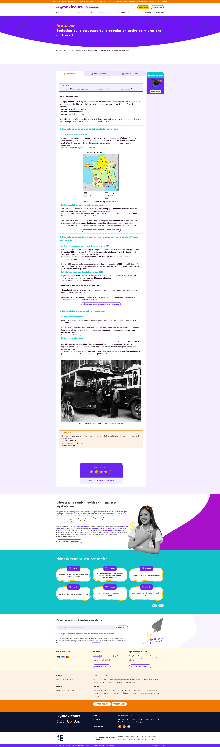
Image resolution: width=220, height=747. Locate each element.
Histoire (71, 50)
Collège (58, 50)
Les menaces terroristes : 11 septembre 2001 (146, 594)
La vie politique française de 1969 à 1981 (73, 594)
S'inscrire (122, 627)
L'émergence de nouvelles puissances (146, 575)
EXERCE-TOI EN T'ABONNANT (69, 541)
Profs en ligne (82, 526)
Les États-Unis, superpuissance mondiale (110, 594)
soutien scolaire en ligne (118, 512)
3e (65, 50)
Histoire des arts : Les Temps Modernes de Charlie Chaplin (73, 575)
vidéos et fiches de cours (112, 530)
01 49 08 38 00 (97, 656)
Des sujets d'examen (155, 75)
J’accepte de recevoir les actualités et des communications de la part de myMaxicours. (87, 634)
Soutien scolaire (102, 704)
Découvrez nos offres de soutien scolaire (101, 230)
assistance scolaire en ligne (101, 528)
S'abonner (155, 91)
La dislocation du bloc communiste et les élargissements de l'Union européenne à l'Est (110, 575)
